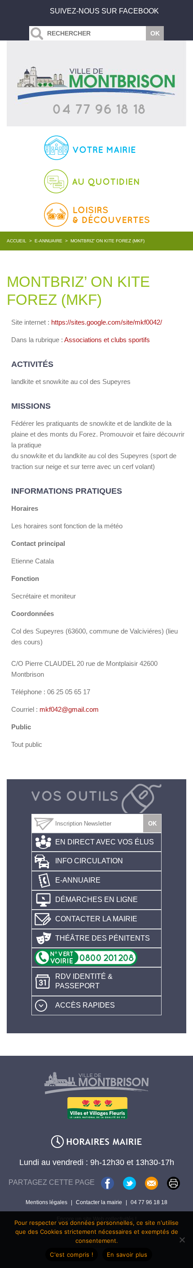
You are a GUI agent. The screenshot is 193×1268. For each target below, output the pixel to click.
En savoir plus (127, 1254)
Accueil (16, 240)
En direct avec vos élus (104, 842)
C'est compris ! (71, 1254)
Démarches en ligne (96, 899)
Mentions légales (46, 1202)
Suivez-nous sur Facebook (104, 11)
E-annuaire (48, 240)
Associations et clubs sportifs (107, 340)
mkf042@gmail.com (69, 709)
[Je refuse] (181, 1239)
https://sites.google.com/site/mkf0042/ (106, 322)
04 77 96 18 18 (149, 1202)
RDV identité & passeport (84, 981)
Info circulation (89, 861)
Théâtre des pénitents (102, 938)
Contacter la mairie (96, 919)
